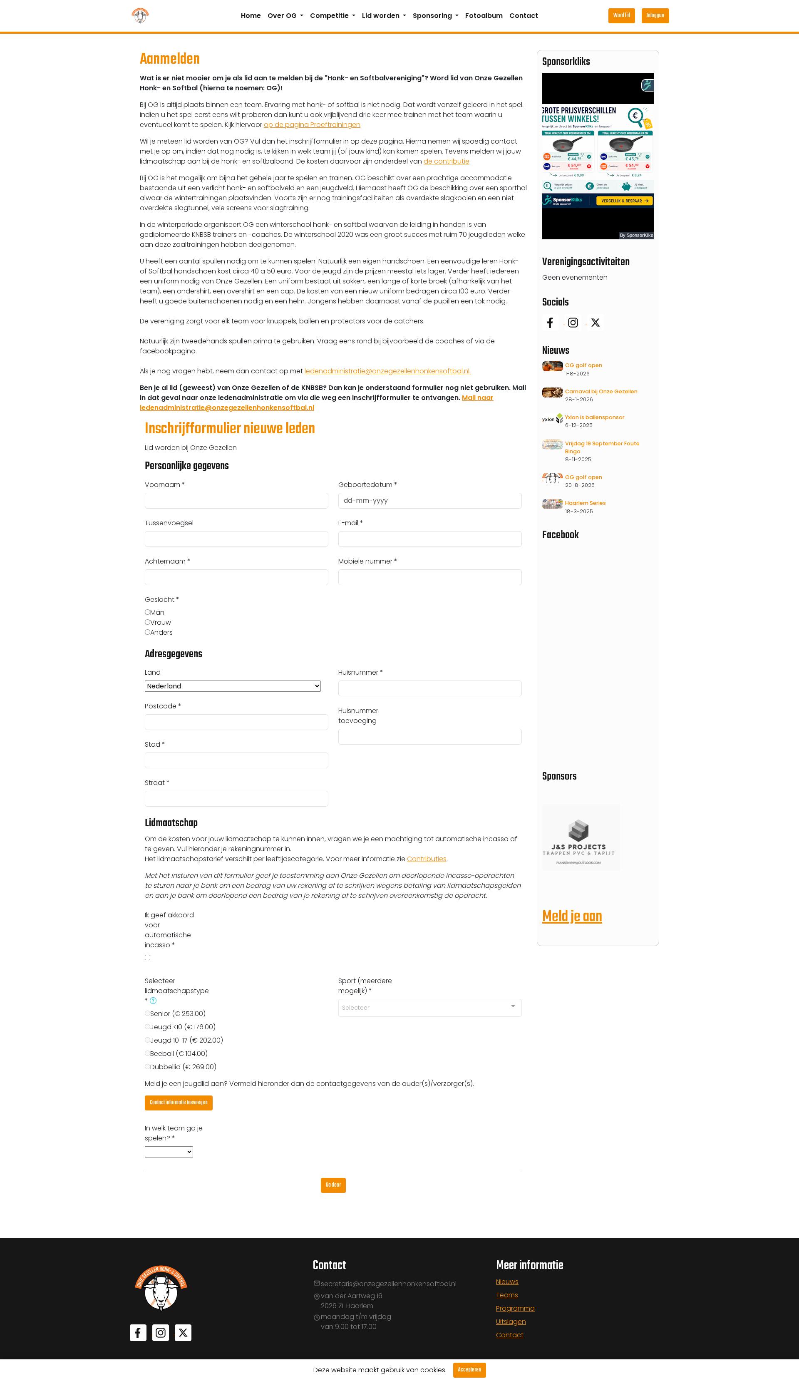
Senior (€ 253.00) (178, 1013)
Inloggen (655, 15)
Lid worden (381, 15)
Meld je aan (572, 917)
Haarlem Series (585, 503)
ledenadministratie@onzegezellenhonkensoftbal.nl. (388, 371)
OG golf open (583, 365)
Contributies (427, 859)
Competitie (330, 15)
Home (251, 15)
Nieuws (507, 1282)
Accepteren (469, 1370)
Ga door (333, 1185)
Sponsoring (433, 15)
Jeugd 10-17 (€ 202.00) (186, 1040)
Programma (515, 1308)
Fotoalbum (484, 15)
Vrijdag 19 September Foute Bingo (602, 447)
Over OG (283, 15)
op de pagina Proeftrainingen (312, 124)
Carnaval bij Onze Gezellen (601, 391)
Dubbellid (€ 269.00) (183, 1067)
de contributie (446, 161)
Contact (523, 15)
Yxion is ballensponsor (595, 417)
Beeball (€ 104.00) (179, 1053)
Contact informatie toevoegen (179, 1103)
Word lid (621, 15)
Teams (507, 1295)
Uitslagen (511, 1321)
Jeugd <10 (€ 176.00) (183, 1027)
